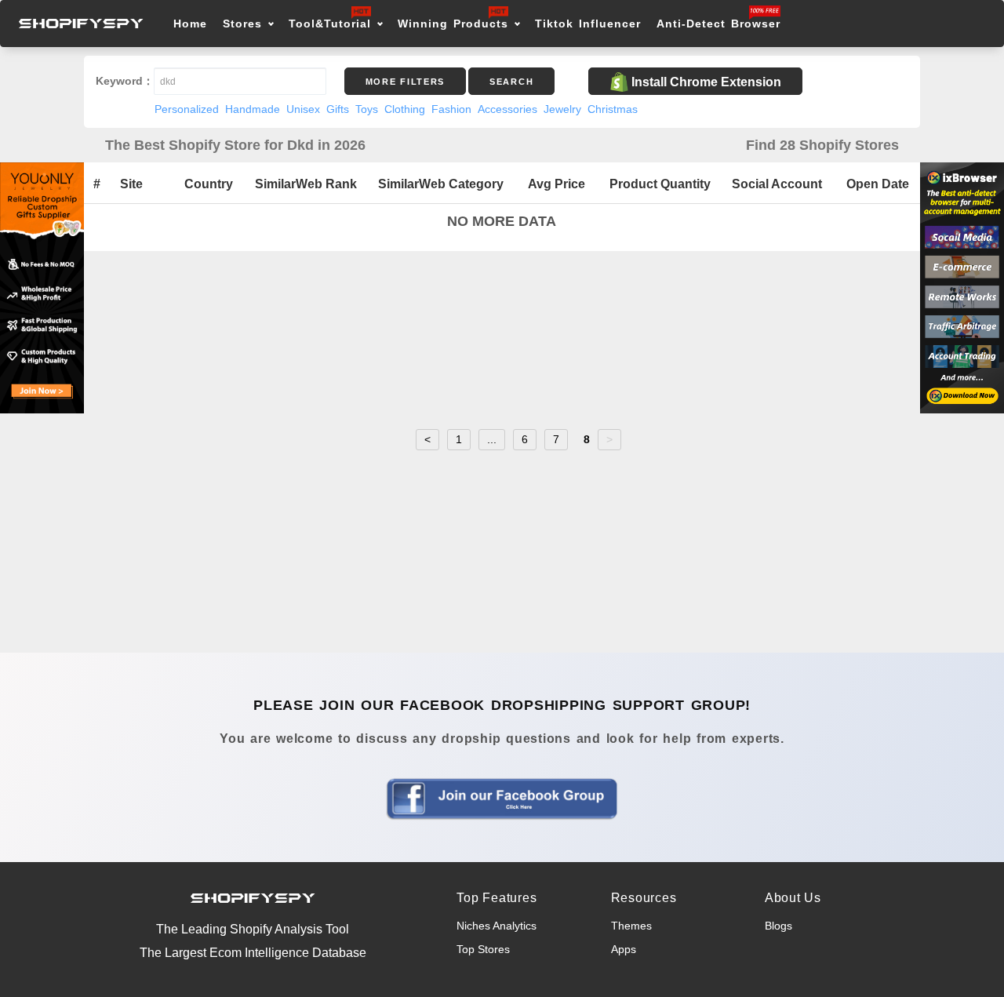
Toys (366, 109)
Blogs (778, 925)
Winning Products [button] (453, 23)
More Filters (405, 81)
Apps (623, 949)
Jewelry (562, 109)
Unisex (303, 109)
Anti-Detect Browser (718, 23)
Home (190, 23)
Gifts (337, 109)
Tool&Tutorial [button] (330, 23)
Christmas (612, 109)
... (492, 439)
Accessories (507, 109)
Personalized (187, 109)
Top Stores (483, 949)
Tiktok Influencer (588, 23)
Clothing (404, 109)
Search (511, 81)
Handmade (252, 109)
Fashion (451, 109)
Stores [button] (245, 23)
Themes (631, 925)
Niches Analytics (497, 925)
